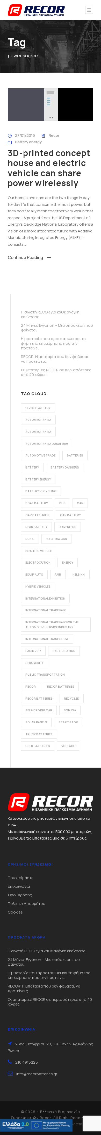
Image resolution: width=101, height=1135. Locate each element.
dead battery (36, 527)
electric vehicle (38, 551)
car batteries (37, 515)
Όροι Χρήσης (20, 895)
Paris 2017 (33, 651)
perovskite (34, 663)
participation (64, 651)
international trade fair (45, 610)
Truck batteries (39, 734)
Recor (54, 135)
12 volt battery (38, 408)
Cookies (15, 912)
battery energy (38, 479)
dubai (29, 539)
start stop (68, 722)
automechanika (38, 420)
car (80, 503)
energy (67, 562)
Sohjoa (70, 710)
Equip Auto (34, 574)
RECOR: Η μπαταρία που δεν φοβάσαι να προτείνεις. (54, 359)
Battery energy (28, 142)
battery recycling (40, 491)
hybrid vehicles (38, 586)
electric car (56, 539)
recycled (71, 698)
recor (30, 686)
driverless (67, 527)
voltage (68, 746)
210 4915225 (26, 1062)
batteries (75, 455)
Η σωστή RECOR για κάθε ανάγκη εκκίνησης (50, 314)
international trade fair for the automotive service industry (51, 624)
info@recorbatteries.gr (36, 1074)
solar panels (36, 722)
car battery (70, 515)
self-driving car (38, 710)
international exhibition (45, 598)
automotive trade (40, 455)
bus (62, 503)
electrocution (38, 562)
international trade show (47, 639)
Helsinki (79, 574)
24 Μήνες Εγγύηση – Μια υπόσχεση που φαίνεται (57, 328)
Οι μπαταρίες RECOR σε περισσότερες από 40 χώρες (56, 372)
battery (32, 467)
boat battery (36, 503)
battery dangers (65, 467)
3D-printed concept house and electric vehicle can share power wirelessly (49, 168)
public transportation (45, 674)
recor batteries (60, 686)
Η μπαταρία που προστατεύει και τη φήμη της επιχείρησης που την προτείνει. (53, 343)
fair (58, 574)
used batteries (37, 746)
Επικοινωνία (19, 886)
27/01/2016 (25, 135)
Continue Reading (25, 257)
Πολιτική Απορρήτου (26, 903)
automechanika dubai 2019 (46, 444)
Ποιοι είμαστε (20, 877)
